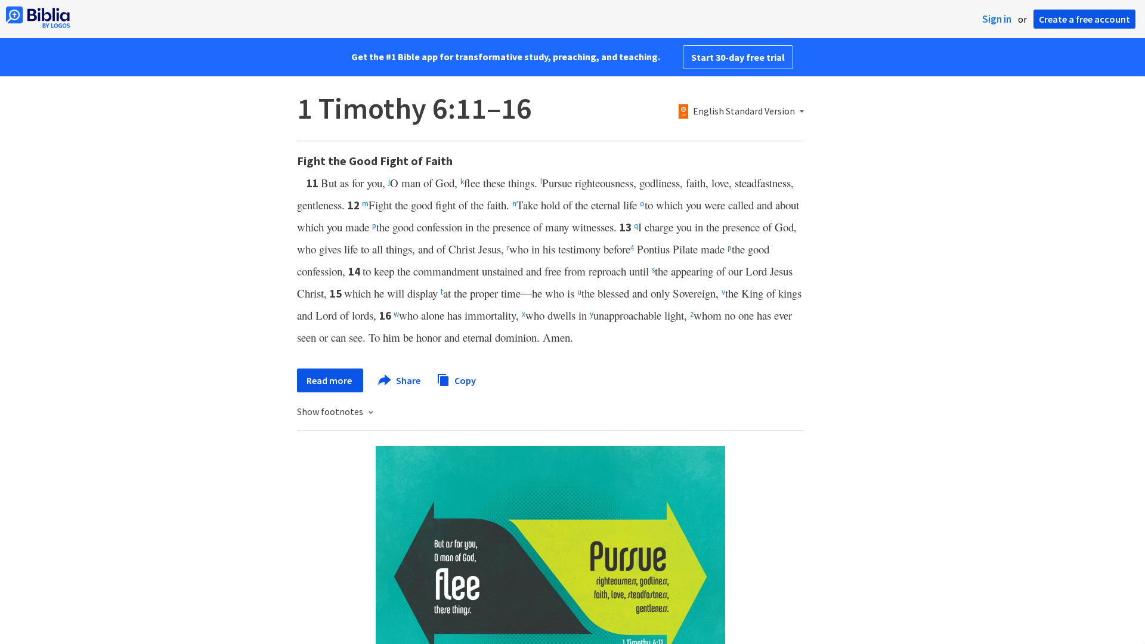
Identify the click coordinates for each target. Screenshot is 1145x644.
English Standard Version (744, 111)
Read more (330, 380)
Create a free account (1084, 19)
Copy (464, 379)
